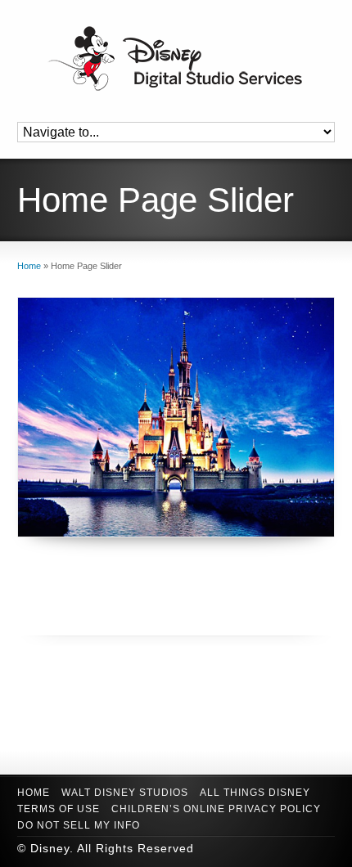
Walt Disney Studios (124, 792)
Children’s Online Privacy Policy (216, 809)
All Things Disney (255, 792)
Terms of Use (58, 809)
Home (33, 792)
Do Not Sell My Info (78, 825)
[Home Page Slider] (176, 417)
